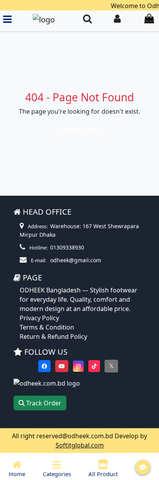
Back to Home (79, 129)
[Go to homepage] (44, 19)
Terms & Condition (47, 327)
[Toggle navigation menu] (7, 19)
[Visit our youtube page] (61, 366)
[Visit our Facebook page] (44, 366)
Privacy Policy (39, 318)
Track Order (43, 403)
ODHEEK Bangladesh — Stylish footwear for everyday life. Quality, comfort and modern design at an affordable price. (78, 299)
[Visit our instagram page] (78, 366)
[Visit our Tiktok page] (94, 366)
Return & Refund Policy (53, 336)
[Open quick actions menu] (142, 467)
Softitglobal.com (80, 445)
